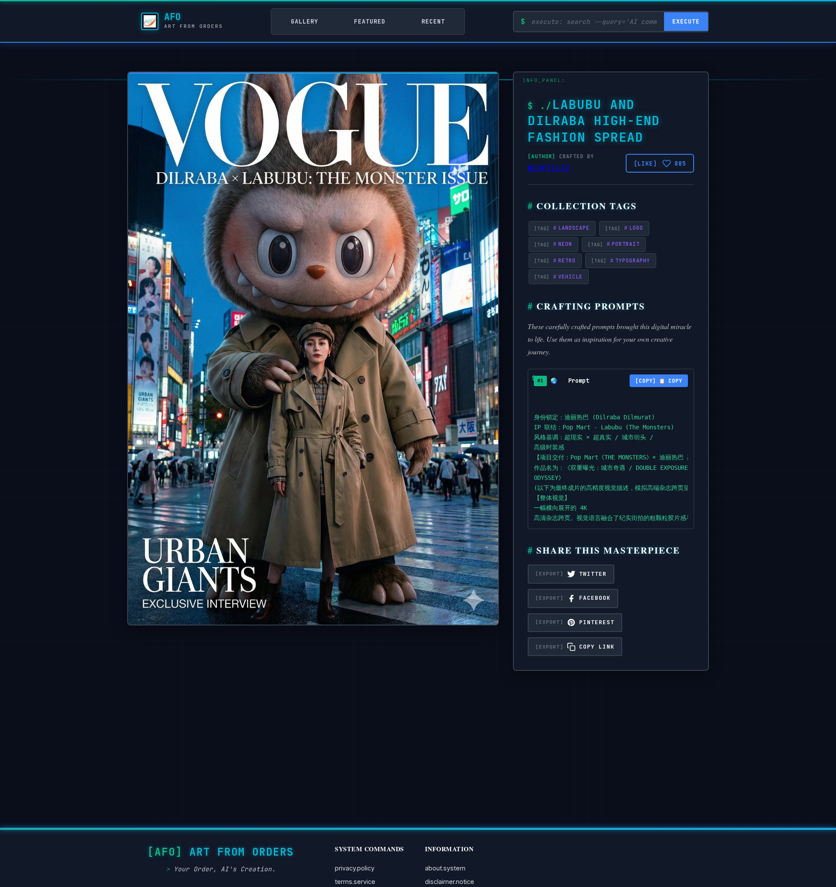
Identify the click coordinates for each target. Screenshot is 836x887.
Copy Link (596, 646)
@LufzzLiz (549, 168)
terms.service (355, 881)
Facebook (594, 598)
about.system (445, 868)
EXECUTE (686, 21)
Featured (369, 21)
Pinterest (596, 622)
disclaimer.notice (449, 881)
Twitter (593, 574)
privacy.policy (354, 868)
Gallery (304, 21)
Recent (433, 21)
